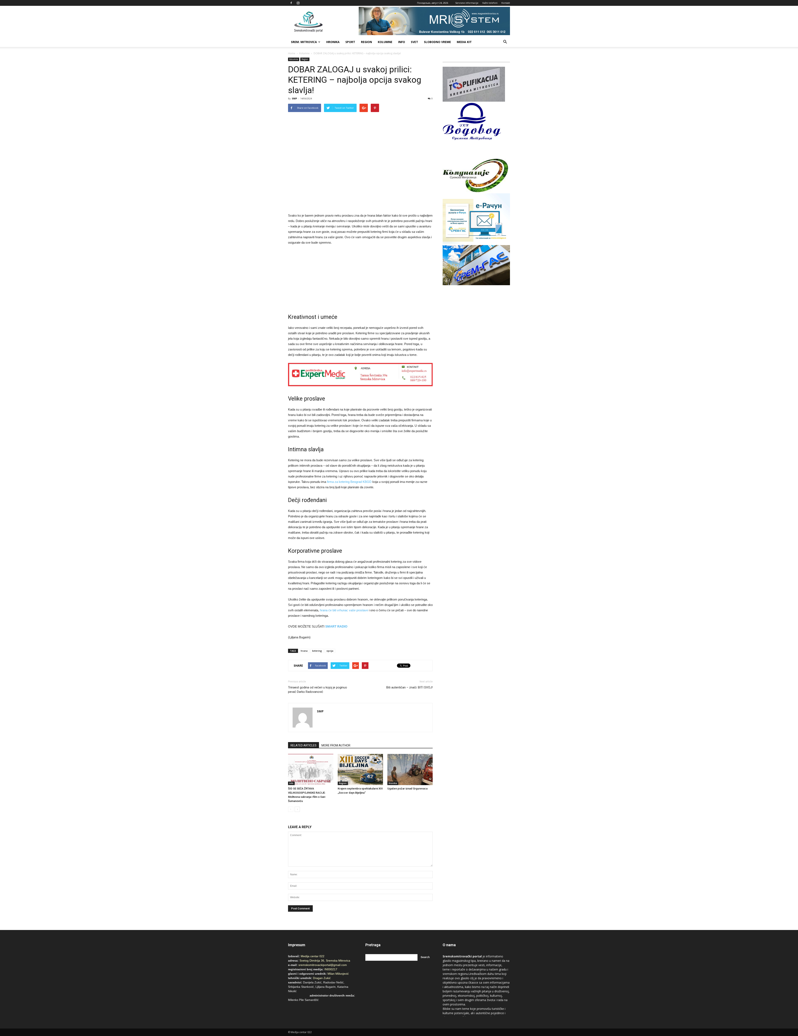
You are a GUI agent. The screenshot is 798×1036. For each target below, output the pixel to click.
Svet (414, 42)
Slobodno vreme (437, 42)
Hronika (333, 42)
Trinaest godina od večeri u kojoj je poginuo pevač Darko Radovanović (317, 690)
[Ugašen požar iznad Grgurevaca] (410, 769)
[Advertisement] (360, 280)
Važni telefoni (490, 2)
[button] (505, 42)
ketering (317, 650)
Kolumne (385, 42)
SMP (294, 98)
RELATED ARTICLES (303, 745)
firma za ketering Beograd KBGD (349, 481)
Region (366, 42)
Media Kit (464, 42)
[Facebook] (291, 3)
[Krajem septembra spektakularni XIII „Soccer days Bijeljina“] (360, 769)
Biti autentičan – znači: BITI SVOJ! (409, 687)
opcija (329, 650)
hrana (304, 650)
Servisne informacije (466, 2)
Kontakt (505, 2)
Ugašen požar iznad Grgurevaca (407, 788)
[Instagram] (298, 3)
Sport (350, 42)
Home (291, 53)
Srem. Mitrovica (304, 42)
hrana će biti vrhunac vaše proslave (344, 610)
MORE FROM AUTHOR (335, 745)
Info (401, 42)
